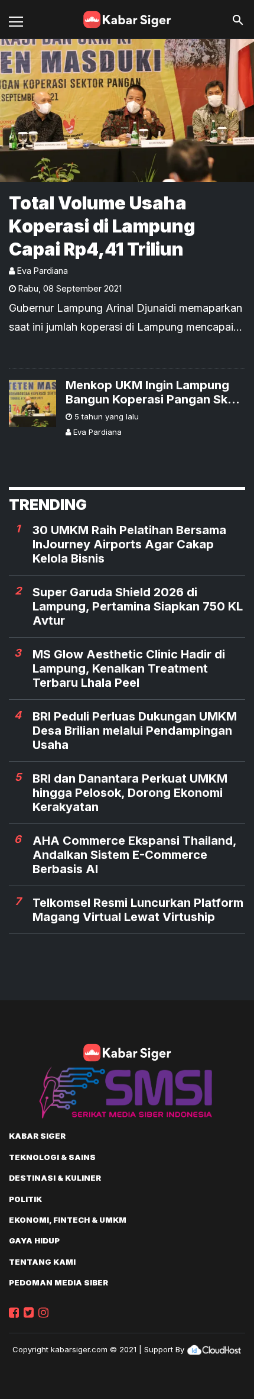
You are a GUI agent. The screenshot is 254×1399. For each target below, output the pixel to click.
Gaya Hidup (34, 1240)
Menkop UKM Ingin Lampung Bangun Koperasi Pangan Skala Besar (155, 392)
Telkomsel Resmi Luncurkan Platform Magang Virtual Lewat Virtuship (137, 910)
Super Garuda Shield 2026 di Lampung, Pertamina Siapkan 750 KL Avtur (137, 606)
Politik (25, 1199)
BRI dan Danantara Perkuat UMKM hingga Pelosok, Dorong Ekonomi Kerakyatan (129, 792)
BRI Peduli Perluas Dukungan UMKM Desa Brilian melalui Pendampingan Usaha (134, 730)
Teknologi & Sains (52, 1157)
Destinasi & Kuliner (55, 1177)
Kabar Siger (37, 1135)
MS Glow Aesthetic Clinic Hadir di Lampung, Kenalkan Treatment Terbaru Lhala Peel (128, 668)
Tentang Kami (42, 1261)
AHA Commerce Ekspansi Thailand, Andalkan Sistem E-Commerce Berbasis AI (134, 854)
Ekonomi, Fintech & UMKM (67, 1219)
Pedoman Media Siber (58, 1282)
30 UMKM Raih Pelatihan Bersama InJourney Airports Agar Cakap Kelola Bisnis (129, 544)
